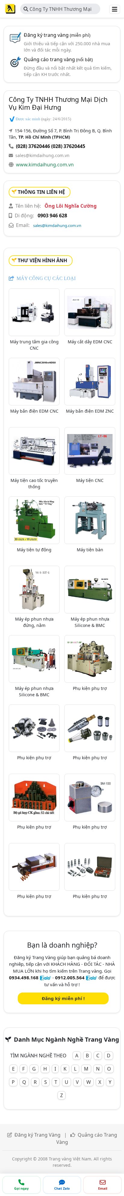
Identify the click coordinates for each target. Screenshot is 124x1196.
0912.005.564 (70, 977)
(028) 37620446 (33, 146)
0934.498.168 (24, 977)
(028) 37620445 (68, 146)
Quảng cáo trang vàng (58, 59)
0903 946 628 (52, 215)
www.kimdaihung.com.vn (45, 164)
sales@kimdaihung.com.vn (42, 155)
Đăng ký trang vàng (57, 35)
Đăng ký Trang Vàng (37, 1134)
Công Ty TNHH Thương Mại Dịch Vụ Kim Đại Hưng (57, 10)
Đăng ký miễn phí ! (63, 998)
